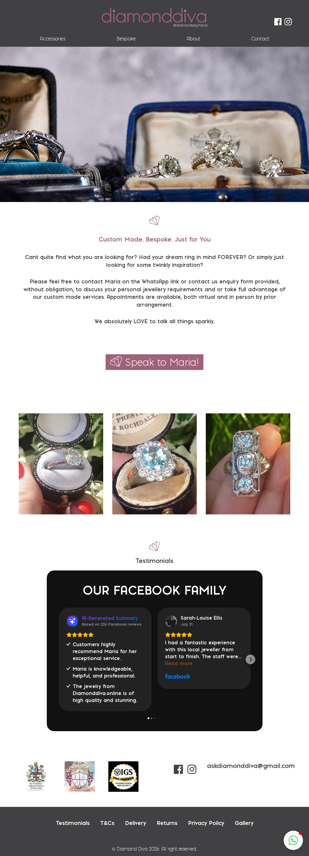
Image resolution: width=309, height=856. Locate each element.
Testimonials (73, 800)
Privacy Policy (206, 800)
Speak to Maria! (162, 362)
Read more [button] (80, 663)
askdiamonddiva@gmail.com (251, 743)
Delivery (135, 800)
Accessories (52, 39)
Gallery (244, 800)
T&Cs (107, 800)
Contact (260, 39)
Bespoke (126, 39)
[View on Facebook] (72, 621)
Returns (167, 800)
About (193, 39)
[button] (59, 648)
